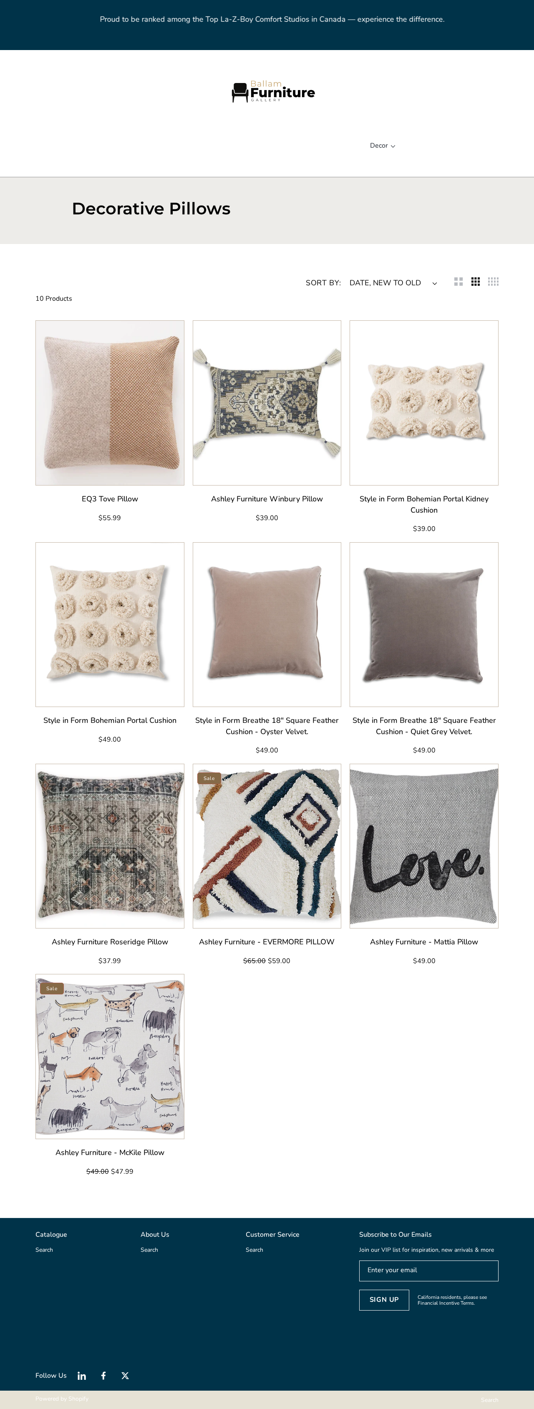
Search (490, 1400)
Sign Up (384, 1299)
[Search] (40, 91)
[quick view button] (53, 474)
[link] (112, 145)
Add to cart (127, 474)
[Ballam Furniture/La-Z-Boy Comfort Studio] (267, 91)
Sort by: (323, 283)
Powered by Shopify (61, 1399)
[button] (50, 91)
